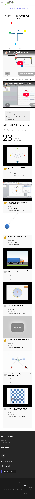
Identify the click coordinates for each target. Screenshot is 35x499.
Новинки (19, 490)
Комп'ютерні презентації (20, 8)
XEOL (16, 483)
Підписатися (9, 471)
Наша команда (8, 490)
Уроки (9, 8)
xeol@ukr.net (10, 451)
